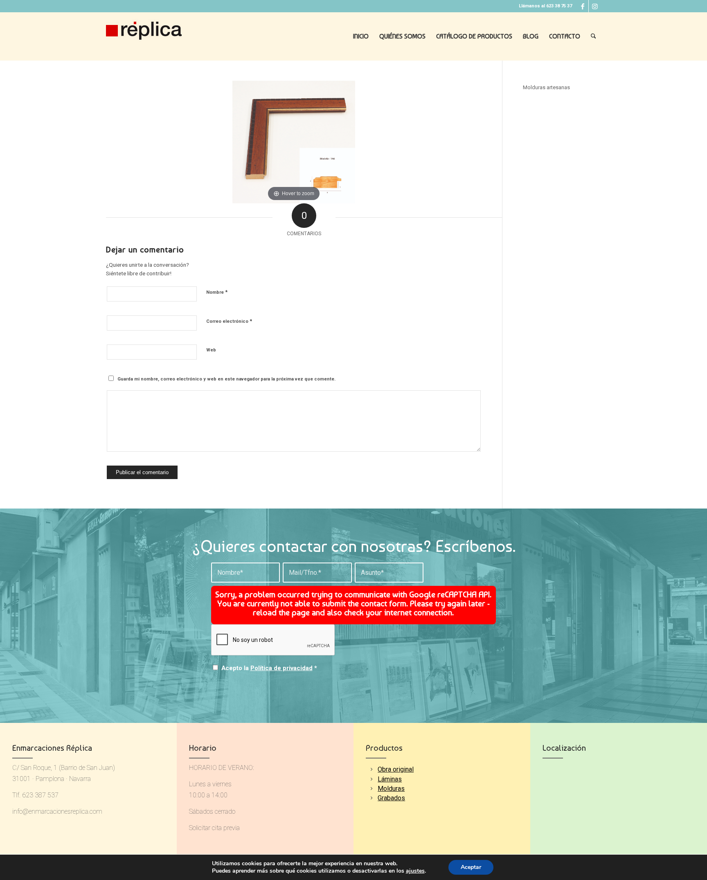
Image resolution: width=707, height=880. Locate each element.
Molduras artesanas (546, 87)
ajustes (415, 871)
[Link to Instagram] (595, 6)
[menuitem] (361, 36)
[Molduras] (371, 788)
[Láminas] (371, 779)
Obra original (396, 769)
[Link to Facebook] (582, 6)
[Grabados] (371, 798)
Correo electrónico (229, 321)
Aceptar (471, 867)
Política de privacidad (281, 668)
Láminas (390, 779)
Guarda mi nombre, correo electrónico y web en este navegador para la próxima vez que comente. (226, 379)
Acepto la (269, 668)
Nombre (216, 292)
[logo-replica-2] (144, 36)
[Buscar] (593, 36)
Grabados (391, 798)
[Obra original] (371, 769)
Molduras (391, 788)
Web (211, 350)
